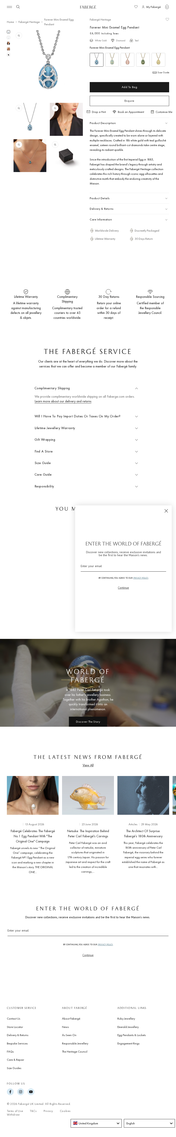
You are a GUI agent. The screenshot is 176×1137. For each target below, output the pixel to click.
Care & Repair (15, 1060)
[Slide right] (165, 825)
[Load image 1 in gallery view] (8, 31)
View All (88, 765)
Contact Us (13, 1018)
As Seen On (69, 1035)
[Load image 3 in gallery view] (8, 43)
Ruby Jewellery (126, 1018)
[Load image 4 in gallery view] (8, 49)
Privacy (48, 1111)
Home (10, 22)
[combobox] (96, 1123)
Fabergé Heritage (29, 22)
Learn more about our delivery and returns (63, 401)
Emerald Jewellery (128, 1027)
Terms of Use (15, 1111)
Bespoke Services (17, 1043)
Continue (88, 955)
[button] (167, 7)
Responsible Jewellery (75, 1043)
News (65, 1027)
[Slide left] (10, 825)
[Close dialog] (166, 511)
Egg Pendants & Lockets (131, 1035)
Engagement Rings (128, 1043)
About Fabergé (71, 1018)
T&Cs (33, 1111)
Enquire (129, 101)
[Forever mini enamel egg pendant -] (112, 60)
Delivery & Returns (17, 1035)
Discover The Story (88, 722)
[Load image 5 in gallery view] (8, 54)
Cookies (65, 1111)
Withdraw (13, 1114)
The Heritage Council (74, 1051)
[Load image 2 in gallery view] (8, 37)
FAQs (10, 1051)
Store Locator (15, 1027)
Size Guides (14, 1068)
